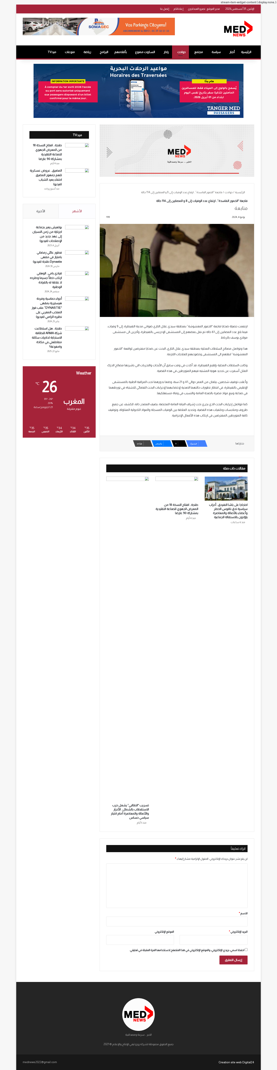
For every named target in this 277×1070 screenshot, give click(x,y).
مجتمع (198, 52)
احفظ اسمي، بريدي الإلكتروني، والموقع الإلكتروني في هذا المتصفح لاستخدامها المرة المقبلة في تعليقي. (186, 950)
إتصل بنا (164, 8)
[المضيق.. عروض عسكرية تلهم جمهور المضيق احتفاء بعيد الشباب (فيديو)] (77, 176)
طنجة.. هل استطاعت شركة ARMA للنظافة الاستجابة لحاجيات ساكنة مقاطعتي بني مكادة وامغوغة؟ (47, 337)
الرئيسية (246, 52)
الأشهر (77, 211)
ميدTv (52, 52)
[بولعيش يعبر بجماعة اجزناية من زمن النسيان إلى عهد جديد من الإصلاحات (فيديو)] (77, 233)
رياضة (87, 52)
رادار (166, 52)
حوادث (181, 52)
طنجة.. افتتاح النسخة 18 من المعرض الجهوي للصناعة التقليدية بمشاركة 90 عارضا (177, 509)
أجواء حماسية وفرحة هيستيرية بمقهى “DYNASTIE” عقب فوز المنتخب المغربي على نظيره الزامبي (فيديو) (47, 307)
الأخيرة (40, 211)
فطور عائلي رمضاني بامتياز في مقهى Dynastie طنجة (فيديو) (47, 257)
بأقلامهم (120, 52)
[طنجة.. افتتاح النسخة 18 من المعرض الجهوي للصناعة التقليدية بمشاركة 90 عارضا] (176, 489)
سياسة (216, 52)
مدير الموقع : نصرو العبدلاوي (204, 8)
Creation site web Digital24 (236, 1062)
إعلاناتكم (179, 8)
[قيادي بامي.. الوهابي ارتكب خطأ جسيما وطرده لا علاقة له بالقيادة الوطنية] (77, 279)
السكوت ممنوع (145, 52)
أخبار (232, 52)
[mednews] (238, 29)
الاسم (243, 913)
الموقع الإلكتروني (164, 931)
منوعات (70, 52)
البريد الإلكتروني (238, 931)
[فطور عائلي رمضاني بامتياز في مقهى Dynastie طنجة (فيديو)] (77, 258)
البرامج (104, 52)
